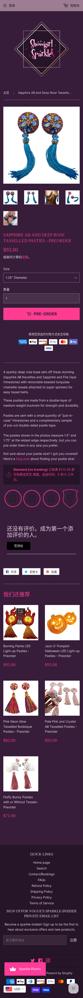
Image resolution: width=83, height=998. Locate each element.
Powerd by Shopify (59, 973)
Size (6, 269)
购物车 (74, 5)
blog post (23, 459)
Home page (41, 862)
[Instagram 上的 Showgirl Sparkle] (48, 961)
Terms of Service (41, 903)
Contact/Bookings (41, 874)
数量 (6, 289)
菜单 (12, 5)
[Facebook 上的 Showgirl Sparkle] (40, 961)
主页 (6, 92)
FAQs (41, 880)
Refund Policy (42, 886)
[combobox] (15, 989)
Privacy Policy (41, 897)
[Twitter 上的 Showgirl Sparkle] (33, 961)
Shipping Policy (41, 891)
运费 (25, 257)
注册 (73, 940)
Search (42, 868)
